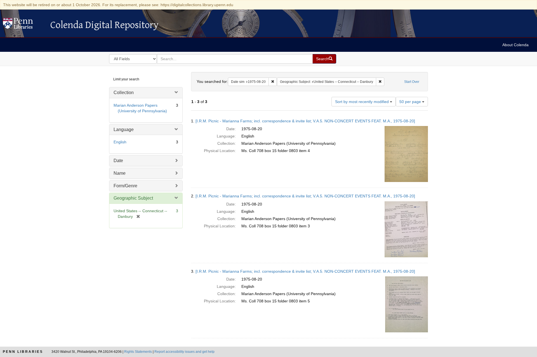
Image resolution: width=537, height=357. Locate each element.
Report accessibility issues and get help (184, 352)
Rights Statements (138, 352)
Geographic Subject (133, 198)
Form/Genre (125, 185)
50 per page (410, 101)
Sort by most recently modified (362, 101)
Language (124, 129)
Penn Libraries (23, 352)
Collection (124, 92)
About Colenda (515, 45)
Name (120, 173)
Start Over (411, 82)
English (120, 142)
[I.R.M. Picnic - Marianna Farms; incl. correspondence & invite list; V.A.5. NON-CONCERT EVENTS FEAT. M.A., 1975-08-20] (305, 121)
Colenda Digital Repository (24, 25)
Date (118, 160)
